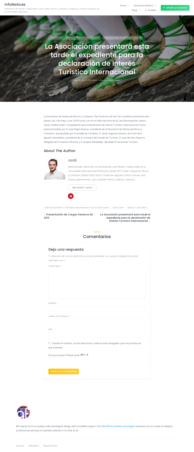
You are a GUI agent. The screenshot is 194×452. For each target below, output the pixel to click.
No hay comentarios (110, 80)
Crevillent (58, 38)
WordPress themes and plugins (118, 426)
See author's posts (82, 187)
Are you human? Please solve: (64, 355)
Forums (20, 445)
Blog (134, 10)
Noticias (95, 38)
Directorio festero (143, 5)
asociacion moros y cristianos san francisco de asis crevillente (77, 208)
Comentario (55, 266)
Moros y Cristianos (77, 38)
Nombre (53, 303)
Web (50, 329)
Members (34, 445)
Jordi (72, 160)
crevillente (118, 208)
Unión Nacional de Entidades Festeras (122, 38)
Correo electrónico (59, 316)
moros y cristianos (137, 208)
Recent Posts (50, 445)
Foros (123, 5)
